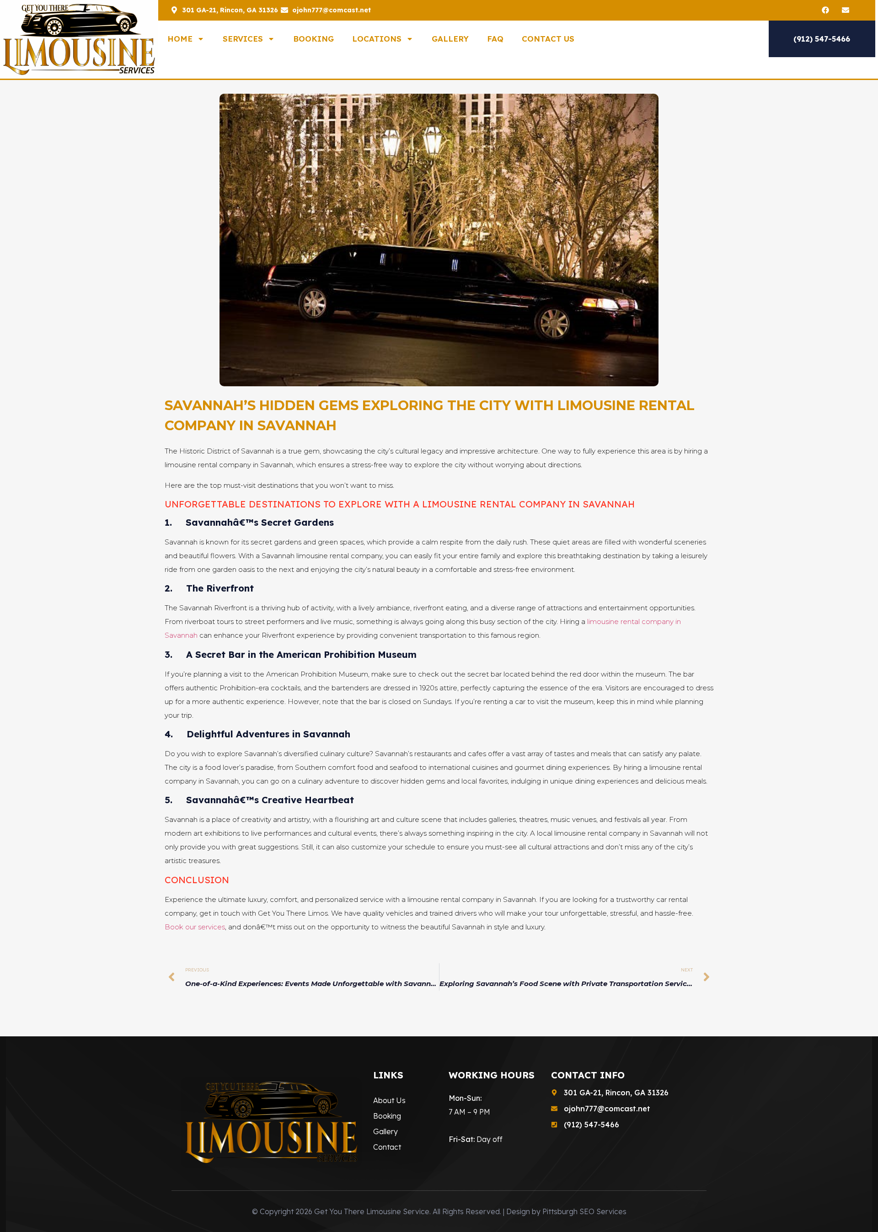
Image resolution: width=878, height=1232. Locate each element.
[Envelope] (845, 10)
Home (180, 38)
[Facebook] (825, 10)
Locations (377, 38)
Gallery (450, 38)
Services (243, 38)
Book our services (195, 927)
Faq (495, 38)
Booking (313, 38)
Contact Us (548, 38)
